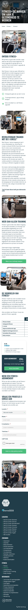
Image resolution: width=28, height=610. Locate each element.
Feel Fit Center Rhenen (10, 529)
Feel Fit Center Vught (9, 533)
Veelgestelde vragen (9, 581)
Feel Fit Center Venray (9, 531)
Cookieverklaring (8, 589)
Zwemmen (6, 541)
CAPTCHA (5, 439)
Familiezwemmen (8, 556)
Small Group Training (9, 571)
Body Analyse (7, 573)
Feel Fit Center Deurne (9, 521)
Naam (4, 416)
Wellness (6, 558)
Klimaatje (6, 594)
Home (3, 26)
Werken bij (6, 596)
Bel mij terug (22, 607)
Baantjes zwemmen (9, 554)
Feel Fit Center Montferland (11, 523)
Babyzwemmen (7, 544)
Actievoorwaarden (8, 591)
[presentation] (14, 443)
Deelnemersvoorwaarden (10, 585)
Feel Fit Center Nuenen (10, 525)
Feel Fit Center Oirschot (10, 527)
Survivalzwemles (8, 548)
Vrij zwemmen (7, 552)
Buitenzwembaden (8, 559)
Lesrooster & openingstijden (11, 579)
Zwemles (6, 543)
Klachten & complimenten (10, 592)
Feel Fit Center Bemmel (10, 520)
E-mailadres (6, 424)
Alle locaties (6, 534)
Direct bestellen (14, 368)
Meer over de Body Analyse (14, 261)
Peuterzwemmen (8, 546)
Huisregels (6, 583)
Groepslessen (7, 550)
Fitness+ (5, 568)
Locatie (5, 409)
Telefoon (5, 431)
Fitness (9, 26)
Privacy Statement (8, 587)
